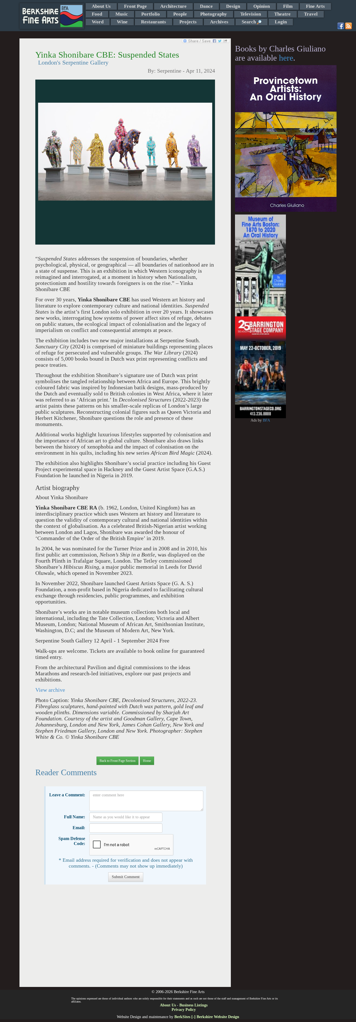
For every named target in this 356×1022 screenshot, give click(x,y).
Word (97, 21)
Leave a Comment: (67, 794)
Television (250, 14)
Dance (206, 6)
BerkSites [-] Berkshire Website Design (206, 1017)
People (180, 14)
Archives (219, 21)
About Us (101, 6)
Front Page (135, 6)
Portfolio (150, 14)
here (286, 57)
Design (233, 6)
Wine (122, 21)
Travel (311, 14)
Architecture (173, 6)
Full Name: (74, 816)
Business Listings (193, 1005)
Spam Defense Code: (71, 841)
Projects (188, 21)
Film (288, 6)
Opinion (261, 6)
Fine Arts (315, 6)
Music (121, 14)
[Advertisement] (125, 938)
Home (147, 761)
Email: (79, 827)
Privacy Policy (184, 1010)
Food (97, 14)
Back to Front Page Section (117, 761)
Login (281, 21)
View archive (50, 690)
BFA (266, 420)
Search (249, 21)
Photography (213, 14)
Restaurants (153, 21)
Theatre (282, 14)
